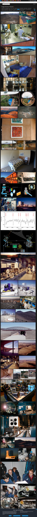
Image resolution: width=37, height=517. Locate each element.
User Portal (33, 0)
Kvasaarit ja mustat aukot (5, 10)
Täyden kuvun (29, 8)
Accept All (10, 515)
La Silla (12, 9)
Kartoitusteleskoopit (21, 10)
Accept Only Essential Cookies (17, 515)
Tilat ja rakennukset (28, 9)
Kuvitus (10, 9)
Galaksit (3, 9)
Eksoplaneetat (25, 8)
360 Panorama (7, 8)
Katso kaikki (3, 8)
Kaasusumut (15, 9)
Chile (13, 8)
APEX (11, 8)
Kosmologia (16, 8)
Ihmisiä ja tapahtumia (22, 9)
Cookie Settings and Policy (25, 515)
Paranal (18, 9)
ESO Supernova (21, 8)
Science (30, 0)
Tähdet (17, 10)
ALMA (9, 8)
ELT (18, 8)
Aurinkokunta (10, 10)
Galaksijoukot (6, 9)
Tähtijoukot (14, 10)
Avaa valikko (2, 2)
